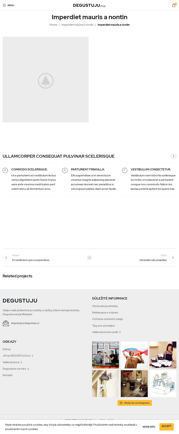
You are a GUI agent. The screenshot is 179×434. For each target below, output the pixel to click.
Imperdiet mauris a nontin (78, 25)
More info (149, 426)
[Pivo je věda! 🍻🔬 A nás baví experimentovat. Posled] (162, 383)
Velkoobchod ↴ (12, 362)
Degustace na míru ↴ (16, 369)
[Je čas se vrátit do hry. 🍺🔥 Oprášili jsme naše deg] (134, 355)
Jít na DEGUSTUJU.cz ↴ (18, 355)
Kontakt (8, 375)
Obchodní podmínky (105, 306)
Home (53, 25)
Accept (166, 426)
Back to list (89, 257)
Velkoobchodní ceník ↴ (106, 332)
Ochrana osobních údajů (107, 319)
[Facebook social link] (173, 156)
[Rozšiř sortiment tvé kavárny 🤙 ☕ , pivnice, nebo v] (162, 355)
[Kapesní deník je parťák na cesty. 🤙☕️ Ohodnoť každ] (134, 383)
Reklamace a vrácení (105, 312)
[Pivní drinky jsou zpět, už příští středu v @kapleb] (105, 355)
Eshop (7, 349)
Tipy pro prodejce (103, 325)
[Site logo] (89, 5)
